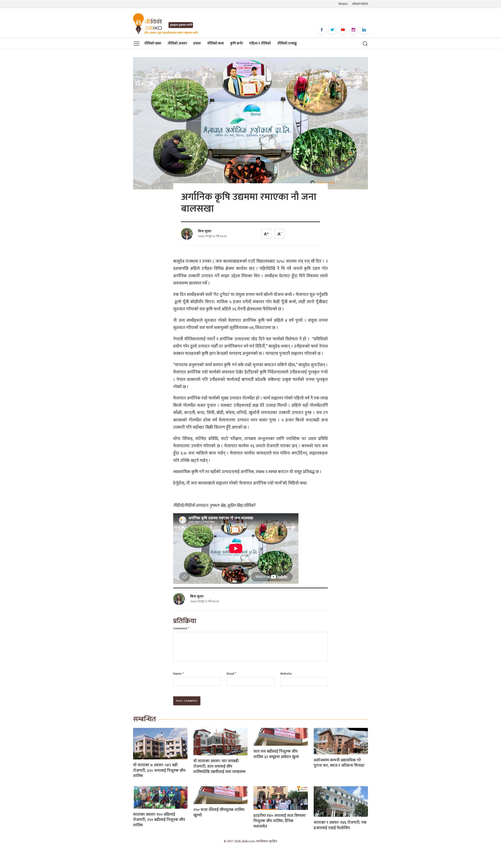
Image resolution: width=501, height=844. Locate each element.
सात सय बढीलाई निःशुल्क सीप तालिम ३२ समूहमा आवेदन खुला (276, 754)
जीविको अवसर (177, 43)
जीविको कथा (215, 43)
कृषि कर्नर (236, 43)
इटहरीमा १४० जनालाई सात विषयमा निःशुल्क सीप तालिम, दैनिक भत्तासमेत (279, 821)
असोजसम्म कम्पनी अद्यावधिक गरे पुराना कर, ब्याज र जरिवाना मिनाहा (339, 763)
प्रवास (197, 43)
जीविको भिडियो (360, 4)
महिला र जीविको (260, 43)
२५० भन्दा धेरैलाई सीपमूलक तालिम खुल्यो (218, 812)
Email (231, 673)
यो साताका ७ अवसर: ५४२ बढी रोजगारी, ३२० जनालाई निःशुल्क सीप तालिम (159, 770)
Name (178, 673)
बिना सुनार (204, 231)
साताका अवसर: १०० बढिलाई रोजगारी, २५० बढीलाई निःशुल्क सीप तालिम (159, 820)
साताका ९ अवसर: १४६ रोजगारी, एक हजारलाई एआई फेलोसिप (340, 825)
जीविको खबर (152, 43)
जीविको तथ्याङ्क (287, 43)
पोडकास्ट (343, 4)
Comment (181, 628)
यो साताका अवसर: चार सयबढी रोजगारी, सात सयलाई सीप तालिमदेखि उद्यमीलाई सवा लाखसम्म (219, 766)
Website (286, 673)
